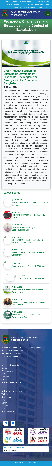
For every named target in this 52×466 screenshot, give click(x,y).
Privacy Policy (7, 412)
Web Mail (5, 394)
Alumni (47, 4)
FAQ (3, 400)
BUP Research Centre (11, 383)
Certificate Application (13, 4)
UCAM (15, 1)
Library (4, 403)
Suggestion (17, 7)
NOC (23, 4)
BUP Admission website (27, 1)
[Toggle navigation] (48, 13)
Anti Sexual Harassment (11, 391)
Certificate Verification (43, 1)
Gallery (4, 406)
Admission (6, 377)
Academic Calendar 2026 (35, 4)
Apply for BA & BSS (29, 7)
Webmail (7, 1)
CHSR (4, 380)
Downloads (6, 397)
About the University (10, 365)
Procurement (6, 371)
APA (3, 409)
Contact (47, 7)
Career (40, 7)
